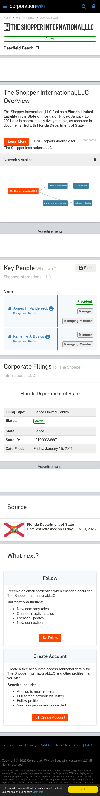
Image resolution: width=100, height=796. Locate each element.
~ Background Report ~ (24, 313)
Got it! (83, 789)
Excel (88, 268)
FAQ (88, 745)
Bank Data (63, 745)
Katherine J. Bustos (83, 203)
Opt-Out (45, 745)
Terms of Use (12, 745)
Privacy (30, 745)
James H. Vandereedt (58, 186)
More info (38, 792)
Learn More (16, 141)
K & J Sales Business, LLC (55, 203)
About (77, 745)
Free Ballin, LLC (81, 185)
